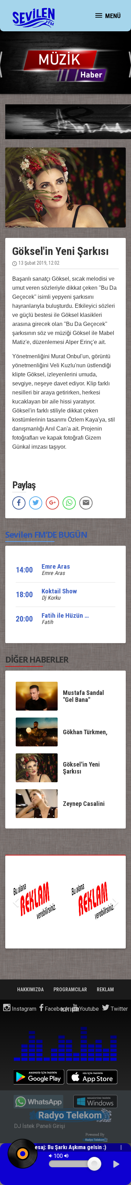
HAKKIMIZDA (31, 989)
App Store (92, 1077)
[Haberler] (65, 63)
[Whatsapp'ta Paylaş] (69, 503)
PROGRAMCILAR (70, 989)
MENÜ (112, 15)
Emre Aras (56, 566)
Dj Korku (51, 597)
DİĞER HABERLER (36, 659)
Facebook (56, 1009)
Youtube (88, 1009)
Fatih (47, 622)
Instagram (23, 1009)
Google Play (39, 1077)
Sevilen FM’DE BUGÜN (46, 534)
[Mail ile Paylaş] (86, 503)
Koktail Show (59, 591)
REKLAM (105, 989)
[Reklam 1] (65, 902)
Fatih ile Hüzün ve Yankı (74, 615)
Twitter (118, 1009)
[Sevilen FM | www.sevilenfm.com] (33, 17)
